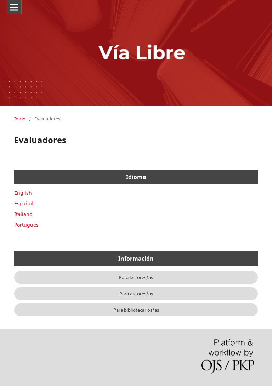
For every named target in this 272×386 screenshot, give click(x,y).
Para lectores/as (136, 277)
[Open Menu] (14, 7)
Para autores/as (136, 293)
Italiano (23, 214)
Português (26, 224)
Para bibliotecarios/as (136, 310)
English (23, 192)
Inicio (20, 118)
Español (23, 203)
